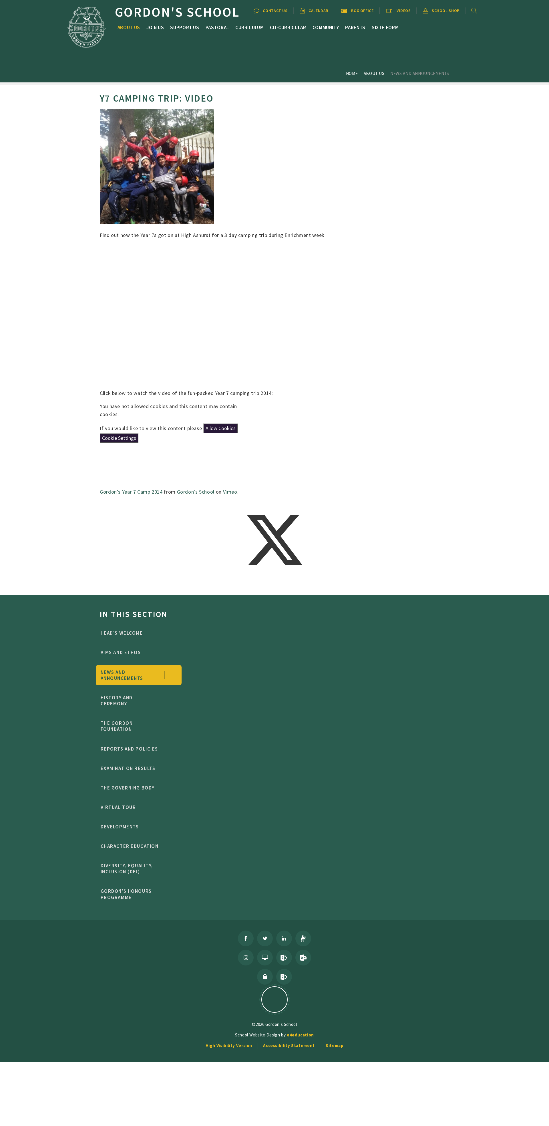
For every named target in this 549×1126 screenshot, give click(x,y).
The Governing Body (128, 788)
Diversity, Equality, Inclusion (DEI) (127, 868)
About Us (374, 73)
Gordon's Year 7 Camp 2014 (131, 491)
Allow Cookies (221, 428)
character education (130, 846)
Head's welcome (122, 633)
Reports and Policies (129, 749)
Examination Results (128, 768)
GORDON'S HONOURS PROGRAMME (126, 894)
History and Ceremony (117, 700)
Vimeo (230, 491)
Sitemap (334, 1045)
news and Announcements (419, 73)
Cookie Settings (119, 438)
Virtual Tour (118, 807)
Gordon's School (195, 491)
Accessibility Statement (289, 1045)
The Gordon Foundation (117, 726)
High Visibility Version (229, 1045)
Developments (120, 827)
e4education (300, 1035)
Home (352, 73)
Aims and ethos (121, 652)
